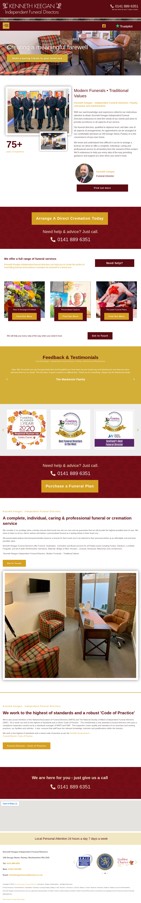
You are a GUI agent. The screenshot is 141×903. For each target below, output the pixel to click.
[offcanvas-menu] (6, 25)
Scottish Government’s (80, 733)
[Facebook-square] (104, 26)
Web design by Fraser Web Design (14, 899)
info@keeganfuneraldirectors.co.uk (25, 875)
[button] (3, 53)
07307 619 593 (14, 869)
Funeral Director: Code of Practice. (18, 736)
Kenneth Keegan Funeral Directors (25, 884)
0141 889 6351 (13, 863)
